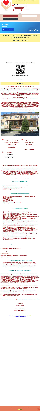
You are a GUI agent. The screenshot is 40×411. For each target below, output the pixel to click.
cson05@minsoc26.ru (9, 157)
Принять (20, 409)
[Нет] (38, 408)
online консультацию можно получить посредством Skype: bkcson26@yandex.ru (20, 316)
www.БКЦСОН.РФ (9, 154)
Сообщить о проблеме (8, 29)
